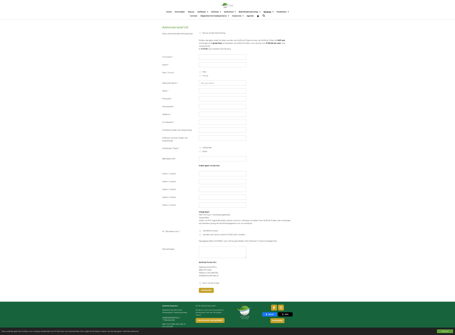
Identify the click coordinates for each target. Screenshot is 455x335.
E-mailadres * (168, 122)
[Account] (258, 16)
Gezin (204, 151)
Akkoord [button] (445, 331)
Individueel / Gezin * (170, 148)
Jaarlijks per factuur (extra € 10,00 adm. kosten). (223, 234)
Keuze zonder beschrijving (213, 33)
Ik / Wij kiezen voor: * (171, 231)
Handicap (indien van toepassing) (177, 130)
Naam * (165, 64)
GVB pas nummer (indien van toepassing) (175, 139)
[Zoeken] (263, 15)
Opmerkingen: (168, 249)
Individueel (207, 147)
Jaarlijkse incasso (210, 230)
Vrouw (205, 75)
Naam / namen (169, 173)
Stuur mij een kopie (210, 283)
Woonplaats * (168, 106)
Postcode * (167, 98)
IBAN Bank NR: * (169, 158)
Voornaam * (167, 57)
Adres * (165, 91)
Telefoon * (166, 114)
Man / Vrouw (168, 72)
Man (204, 72)
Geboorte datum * (170, 83)
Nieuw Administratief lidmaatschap (177, 33)
